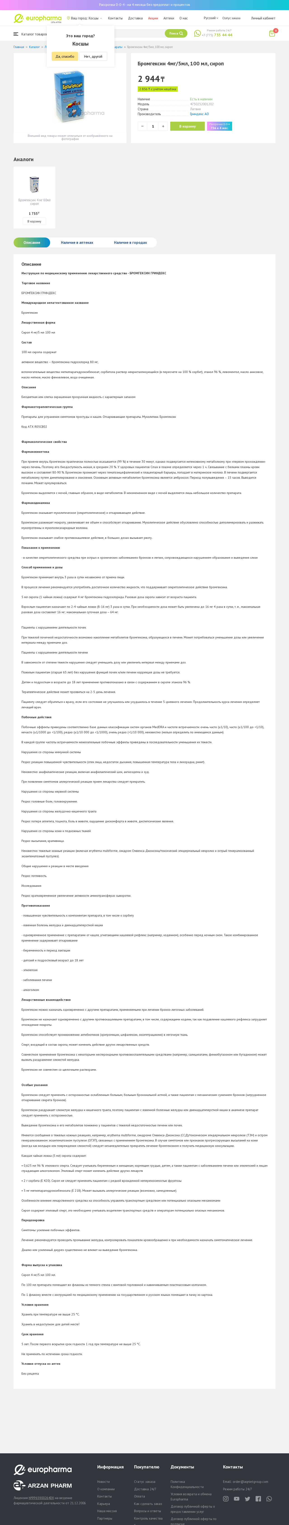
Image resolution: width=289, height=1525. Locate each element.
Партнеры (104, 1518)
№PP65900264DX (41, 1498)
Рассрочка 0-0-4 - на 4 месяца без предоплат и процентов (144, 4)
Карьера (103, 1504)
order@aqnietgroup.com (250, 1481)
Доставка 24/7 (145, 1489)
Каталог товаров (34, 34)
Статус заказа (231, 18)
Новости (103, 1481)
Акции (153, 18)
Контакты (115, 18)
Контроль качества (148, 1518)
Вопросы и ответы (147, 1511)
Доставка (135, 18)
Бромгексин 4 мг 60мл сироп (35, 202)
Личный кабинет (263, 18)
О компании (106, 1489)
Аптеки (168, 18)
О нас (183, 18)
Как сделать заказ (148, 1504)
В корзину (187, 126)
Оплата (139, 1496)
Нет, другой (93, 56)
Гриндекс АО (199, 114)
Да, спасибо (65, 56)
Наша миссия (107, 1511)
